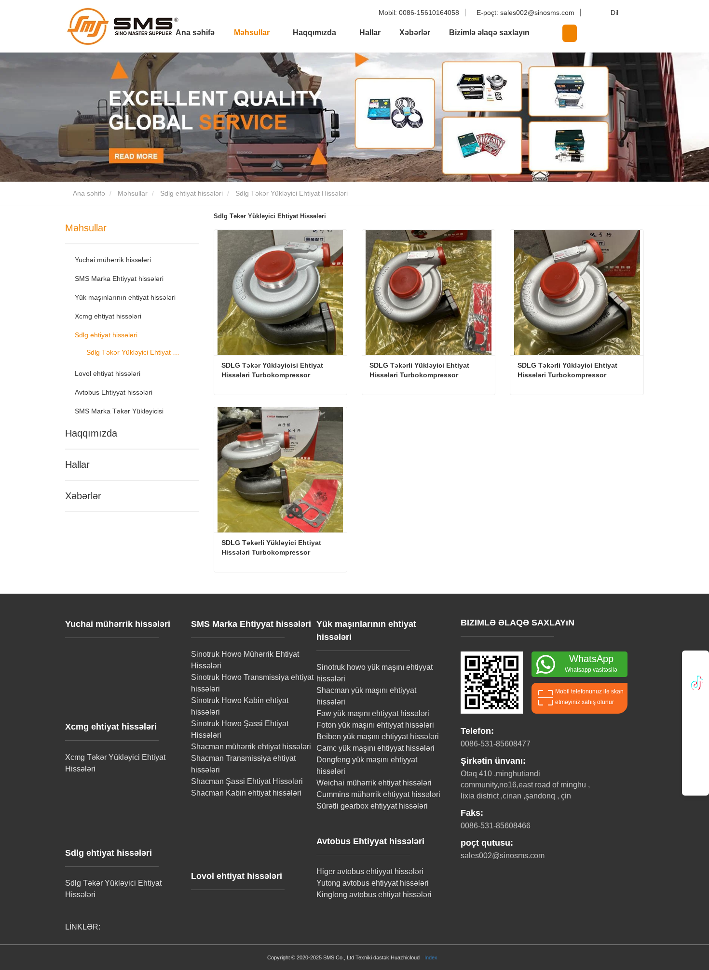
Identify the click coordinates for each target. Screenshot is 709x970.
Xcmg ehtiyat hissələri (108, 316)
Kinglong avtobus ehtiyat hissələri (374, 894)
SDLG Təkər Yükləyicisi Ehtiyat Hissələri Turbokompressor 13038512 (273, 370)
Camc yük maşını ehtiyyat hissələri (375, 748)
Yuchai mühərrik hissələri (113, 260)
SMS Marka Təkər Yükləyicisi (119, 411)
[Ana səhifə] (113, 26)
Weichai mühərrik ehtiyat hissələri (374, 783)
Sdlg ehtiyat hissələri (191, 193)
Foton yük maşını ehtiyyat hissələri (375, 725)
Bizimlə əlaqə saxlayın (489, 32)
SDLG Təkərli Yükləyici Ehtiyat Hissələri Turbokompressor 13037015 (420, 370)
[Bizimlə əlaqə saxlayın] (695, 767)
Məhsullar (133, 193)
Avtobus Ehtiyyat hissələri (113, 392)
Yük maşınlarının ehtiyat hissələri (125, 297)
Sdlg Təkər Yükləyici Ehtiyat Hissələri (134, 352)
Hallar (370, 32)
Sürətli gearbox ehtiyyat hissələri (372, 806)
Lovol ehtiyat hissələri (107, 373)
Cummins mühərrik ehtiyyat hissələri (378, 794)
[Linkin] (695, 682)
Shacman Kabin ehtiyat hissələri (246, 793)
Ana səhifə (195, 32)
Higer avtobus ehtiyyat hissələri (369, 871)
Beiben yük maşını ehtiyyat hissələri (377, 736)
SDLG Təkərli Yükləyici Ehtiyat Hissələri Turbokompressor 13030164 (272, 548)
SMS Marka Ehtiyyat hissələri (119, 278)
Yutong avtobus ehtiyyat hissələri (372, 883)
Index (430, 957)
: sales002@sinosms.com (526, 12)
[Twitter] (695, 703)
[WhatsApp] (695, 664)
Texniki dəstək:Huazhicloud (387, 957)
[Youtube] (695, 724)
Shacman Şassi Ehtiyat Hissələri (247, 781)
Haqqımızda (91, 433)
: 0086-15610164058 (420, 12)
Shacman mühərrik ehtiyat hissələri (251, 747)
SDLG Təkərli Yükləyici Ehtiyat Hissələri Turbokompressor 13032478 (568, 370)
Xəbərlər (414, 32)
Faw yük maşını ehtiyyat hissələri (372, 713)
